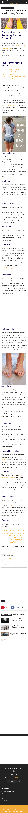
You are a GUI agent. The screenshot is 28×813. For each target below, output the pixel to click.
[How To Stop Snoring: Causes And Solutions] (5, 634)
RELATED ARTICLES (7, 614)
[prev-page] (2, 640)
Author (3, 555)
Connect (17, 807)
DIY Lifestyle (11, 7)
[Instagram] (12, 781)
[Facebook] (8, 781)
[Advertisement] (14, 310)
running (14, 159)
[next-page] (5, 640)
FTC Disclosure (5, 800)
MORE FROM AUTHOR (18, 614)
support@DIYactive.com (17, 777)
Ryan (10, 558)
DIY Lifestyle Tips (5, 7)
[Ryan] (5, 561)
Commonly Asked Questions (8, 791)
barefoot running (6, 268)
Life (2, 798)
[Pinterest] (15, 781)
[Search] (26, 2)
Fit (2, 793)
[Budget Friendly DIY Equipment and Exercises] (5, 627)
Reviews (12, 807)
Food (2, 796)
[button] (2, 2)
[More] (22, 607)
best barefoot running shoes (10, 105)
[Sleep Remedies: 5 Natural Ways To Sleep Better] (5, 620)
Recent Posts (10, 555)
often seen (12, 230)
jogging (13, 505)
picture (3, 167)
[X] (19, 781)
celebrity (7, 600)
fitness (12, 600)
